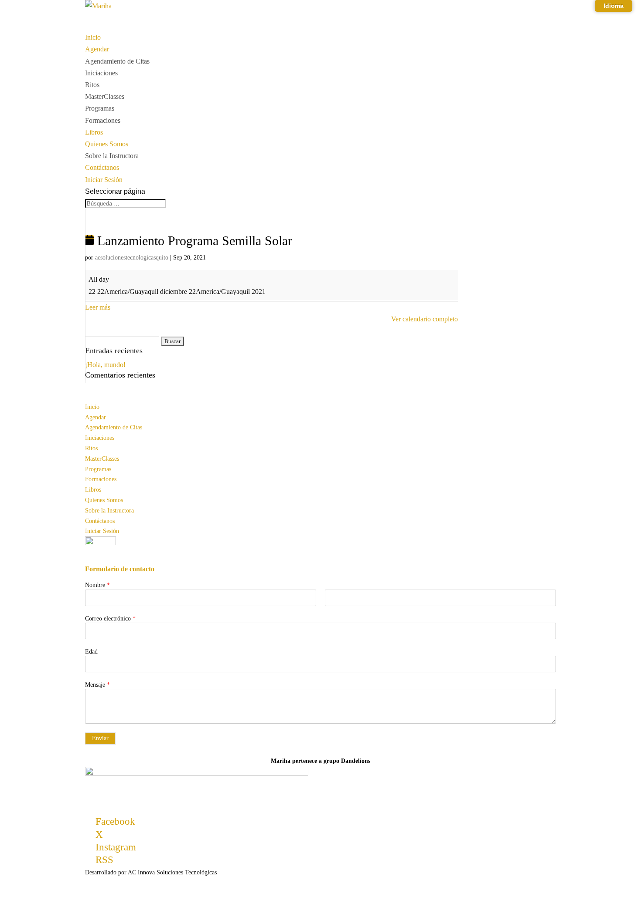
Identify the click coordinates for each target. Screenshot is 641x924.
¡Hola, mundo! (105, 364)
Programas (99, 108)
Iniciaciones (101, 73)
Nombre (97, 585)
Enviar (100, 738)
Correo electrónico (110, 618)
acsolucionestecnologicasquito (131, 257)
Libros (93, 489)
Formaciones (102, 120)
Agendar (95, 417)
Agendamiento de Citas (117, 61)
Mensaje (97, 684)
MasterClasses (104, 96)
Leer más (97, 307)
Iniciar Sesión (102, 531)
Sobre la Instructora (112, 155)
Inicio (92, 407)
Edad (91, 651)
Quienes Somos (104, 500)
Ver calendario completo (424, 319)
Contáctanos (100, 521)
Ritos (92, 84)
